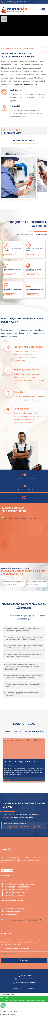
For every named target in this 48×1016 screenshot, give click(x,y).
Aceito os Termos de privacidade (17, 948)
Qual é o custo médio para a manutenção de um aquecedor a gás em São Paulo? (24, 655)
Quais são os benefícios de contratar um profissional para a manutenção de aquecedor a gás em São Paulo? (23, 666)
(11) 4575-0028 (30, 84)
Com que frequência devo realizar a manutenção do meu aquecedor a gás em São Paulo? (24, 638)
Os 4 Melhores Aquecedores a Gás (21, 761)
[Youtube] (11, 870)
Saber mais (8, 255)
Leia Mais (6, 779)
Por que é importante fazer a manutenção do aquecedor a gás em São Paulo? (22, 629)
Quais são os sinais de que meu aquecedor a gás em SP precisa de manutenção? (24, 646)
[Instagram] (7, 870)
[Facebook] (3, 870)
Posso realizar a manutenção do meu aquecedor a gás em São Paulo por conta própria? (24, 676)
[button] (24, 629)
